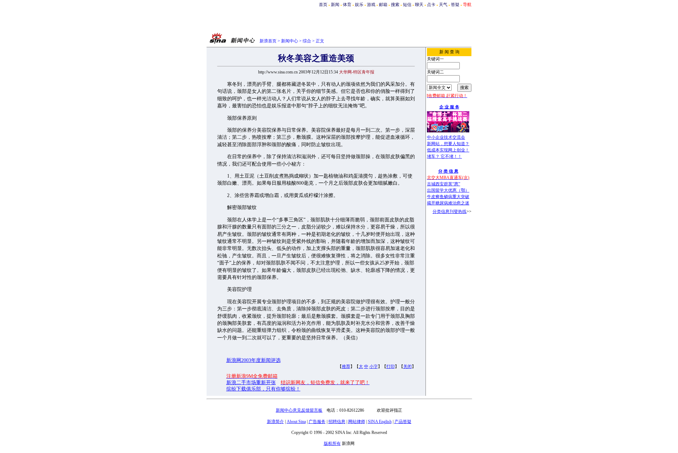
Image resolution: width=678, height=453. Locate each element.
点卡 (431, 4)
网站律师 (356, 421)
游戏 (371, 4)
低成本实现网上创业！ (448, 150)
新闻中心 (289, 40)
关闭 (407, 366)
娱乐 (359, 4)
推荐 (346, 366)
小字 (373, 366)
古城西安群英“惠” (443, 183)
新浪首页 (268, 40)
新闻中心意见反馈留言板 (299, 410)
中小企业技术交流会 (446, 137)
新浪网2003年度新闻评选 (253, 360)
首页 (323, 4)
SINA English (380, 421)
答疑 (455, 4)
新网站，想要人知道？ (448, 143)
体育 (347, 4)
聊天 (419, 4)
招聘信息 (336, 421)
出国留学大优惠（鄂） (448, 190)
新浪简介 (275, 421)
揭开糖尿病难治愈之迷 (448, 203)
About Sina (296, 421)
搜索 (395, 4)
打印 (390, 366)
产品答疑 (402, 421)
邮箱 (383, 4)
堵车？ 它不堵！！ (444, 156)
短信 (407, 4)
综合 (307, 40)
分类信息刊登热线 (449, 211)
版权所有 (332, 443)
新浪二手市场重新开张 (251, 382)
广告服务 (317, 421)
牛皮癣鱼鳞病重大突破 (448, 196)
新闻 (335, 4)
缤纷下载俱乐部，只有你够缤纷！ (263, 389)
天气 (443, 4)
